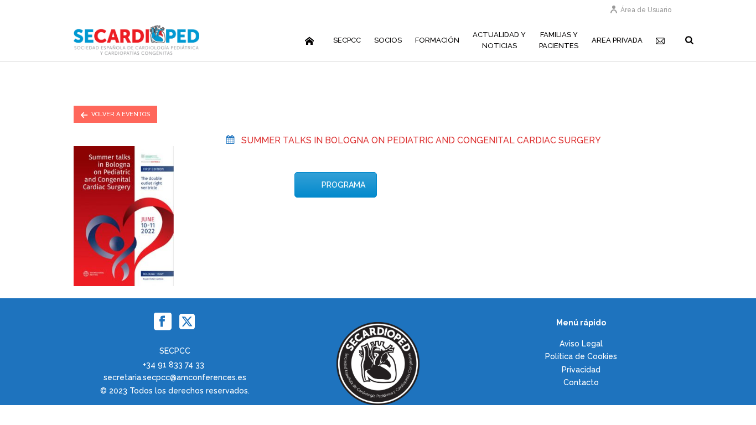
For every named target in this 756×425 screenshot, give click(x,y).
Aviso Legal (581, 343)
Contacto (581, 382)
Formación (437, 40)
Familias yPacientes (558, 40)
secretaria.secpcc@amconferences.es (174, 377)
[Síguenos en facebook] (163, 322)
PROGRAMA (343, 184)
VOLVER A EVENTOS (120, 114)
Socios (388, 40)
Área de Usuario (645, 10)
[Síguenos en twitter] (187, 322)
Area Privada (617, 40)
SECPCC (347, 40)
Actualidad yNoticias (499, 40)
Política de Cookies (581, 356)
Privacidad (581, 369)
